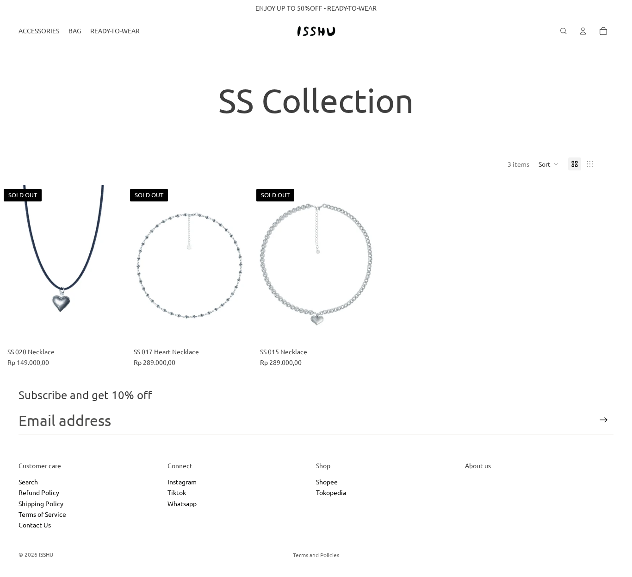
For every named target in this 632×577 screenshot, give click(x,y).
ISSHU (46, 554)
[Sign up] (603, 420)
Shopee (327, 481)
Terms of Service (42, 514)
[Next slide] (112, 264)
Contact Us (35, 525)
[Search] (563, 31)
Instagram (182, 481)
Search (28, 481)
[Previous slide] (14, 264)
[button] (549, 164)
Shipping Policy (41, 503)
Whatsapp (182, 503)
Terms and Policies (316, 554)
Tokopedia (331, 492)
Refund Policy (39, 492)
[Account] (583, 31)
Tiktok (176, 492)
